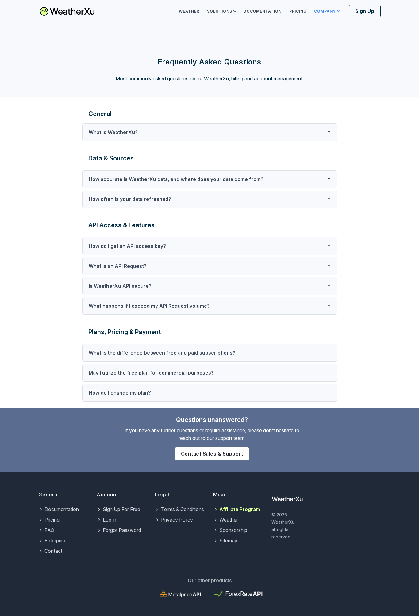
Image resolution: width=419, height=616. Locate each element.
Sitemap (228, 540)
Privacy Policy (177, 520)
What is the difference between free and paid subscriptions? (162, 353)
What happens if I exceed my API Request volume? (149, 306)
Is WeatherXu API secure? (120, 286)
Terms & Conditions (182, 509)
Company (325, 11)
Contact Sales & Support (212, 454)
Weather (189, 11)
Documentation (263, 11)
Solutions (219, 11)
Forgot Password (122, 530)
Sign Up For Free (121, 509)
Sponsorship (233, 530)
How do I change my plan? (120, 393)
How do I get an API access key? (127, 246)
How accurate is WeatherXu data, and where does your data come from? (176, 179)
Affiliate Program (239, 509)
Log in (109, 520)
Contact (53, 551)
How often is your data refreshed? (130, 199)
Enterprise (55, 540)
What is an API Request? (118, 266)
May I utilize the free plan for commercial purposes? (151, 373)
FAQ (49, 530)
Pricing (297, 11)
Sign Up (365, 11)
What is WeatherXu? (113, 132)
